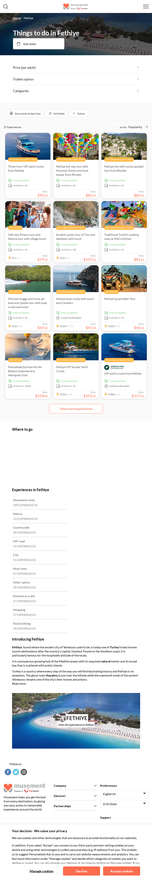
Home (17, 18)
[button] (25, 113)
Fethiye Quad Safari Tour (120, 298)
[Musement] (75, 6)
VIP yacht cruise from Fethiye (122, 373)
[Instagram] (23, 772)
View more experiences (76, 409)
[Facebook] (7, 772)
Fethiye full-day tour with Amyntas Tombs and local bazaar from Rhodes (72, 170)
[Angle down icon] (87, 67)
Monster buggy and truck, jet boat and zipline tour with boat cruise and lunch (27, 303)
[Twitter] (15, 772)
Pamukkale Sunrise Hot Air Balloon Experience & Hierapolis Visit (25, 371)
